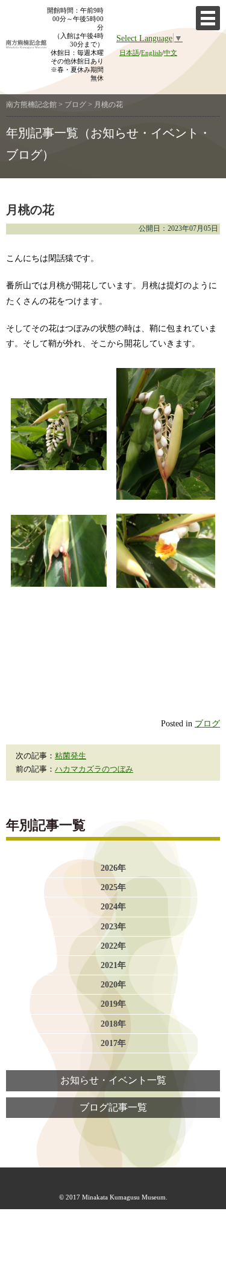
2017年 (113, 1043)
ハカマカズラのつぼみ (94, 769)
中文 (170, 52)
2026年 (113, 868)
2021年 (113, 965)
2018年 (113, 1023)
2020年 (113, 984)
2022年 (113, 946)
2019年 (113, 1004)
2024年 (113, 906)
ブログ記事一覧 (113, 1107)
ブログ (207, 723)
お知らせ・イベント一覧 (113, 1080)
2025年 (113, 887)
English (151, 52)
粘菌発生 (70, 756)
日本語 (129, 52)
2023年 (113, 926)
